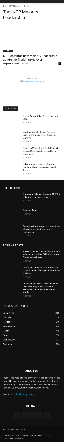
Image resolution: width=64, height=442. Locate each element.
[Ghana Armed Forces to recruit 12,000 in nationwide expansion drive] (11, 199)
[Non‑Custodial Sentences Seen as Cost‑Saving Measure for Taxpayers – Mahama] (11, 137)
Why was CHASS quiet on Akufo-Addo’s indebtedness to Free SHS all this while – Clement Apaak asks (42, 254)
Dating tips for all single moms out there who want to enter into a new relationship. (41, 229)
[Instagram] (39, 415)
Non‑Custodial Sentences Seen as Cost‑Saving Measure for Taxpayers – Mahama (40, 135)
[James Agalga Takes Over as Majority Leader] (11, 121)
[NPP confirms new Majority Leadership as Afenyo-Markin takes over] (32, 37)
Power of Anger (30, 210)
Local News (8, 51)
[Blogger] (17, 415)
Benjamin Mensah (11, 63)
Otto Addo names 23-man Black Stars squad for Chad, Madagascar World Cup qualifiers (41, 270)
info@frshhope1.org (24, 394)
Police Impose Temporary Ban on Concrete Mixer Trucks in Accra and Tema (39, 167)
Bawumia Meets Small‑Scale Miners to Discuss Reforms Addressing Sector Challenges (41, 151)
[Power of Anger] (11, 215)
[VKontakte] (47, 415)
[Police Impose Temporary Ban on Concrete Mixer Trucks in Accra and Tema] (11, 169)
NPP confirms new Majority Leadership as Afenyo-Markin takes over (30, 57)
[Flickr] (32, 415)
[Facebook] (25, 415)
